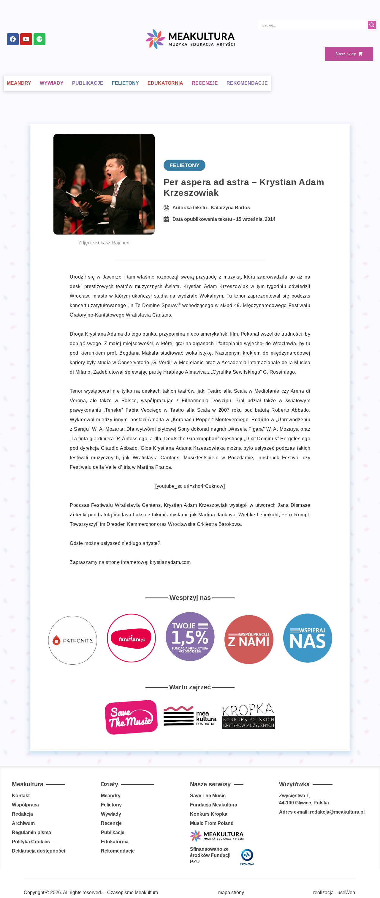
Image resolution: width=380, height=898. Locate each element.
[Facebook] (13, 39)
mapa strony (231, 892)
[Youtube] (26, 39)
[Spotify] (39, 39)
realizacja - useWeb (334, 892)
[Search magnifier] (372, 25)
